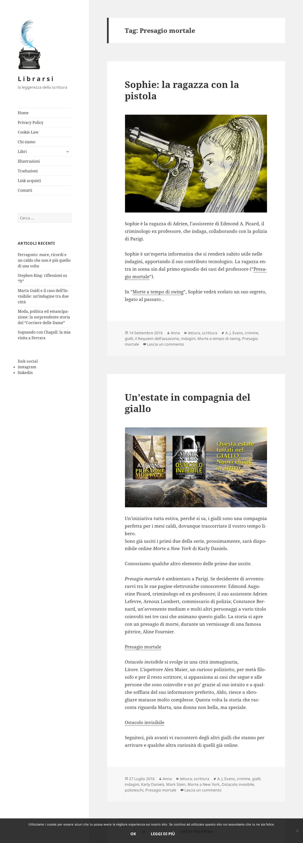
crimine (251, 332)
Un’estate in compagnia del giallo (187, 403)
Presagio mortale (143, 647)
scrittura (209, 332)
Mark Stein (176, 784)
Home (23, 112)
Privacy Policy (30, 122)
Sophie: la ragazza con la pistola (182, 90)
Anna (175, 332)
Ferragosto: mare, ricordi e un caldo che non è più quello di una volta (44, 260)
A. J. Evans (234, 332)
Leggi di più (163, 833)
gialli (129, 338)
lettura (194, 332)
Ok (133, 833)
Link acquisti (29, 180)
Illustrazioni (29, 161)
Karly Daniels (152, 784)
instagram (27, 366)
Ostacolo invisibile (144, 722)
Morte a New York (203, 784)
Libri (22, 151)
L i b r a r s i (35, 78)
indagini (188, 338)
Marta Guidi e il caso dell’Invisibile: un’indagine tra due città (43, 296)
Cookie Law (28, 132)
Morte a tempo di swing (158, 292)
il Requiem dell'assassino (157, 338)
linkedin (25, 372)
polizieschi (134, 790)
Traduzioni (28, 171)
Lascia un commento (165, 344)
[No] (297, 830)
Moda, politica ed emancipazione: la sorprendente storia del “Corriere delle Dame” (44, 317)
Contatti (25, 190)
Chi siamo (26, 141)
